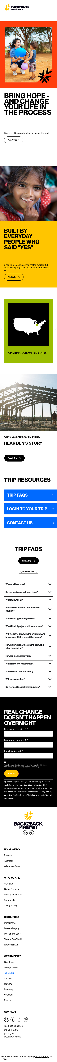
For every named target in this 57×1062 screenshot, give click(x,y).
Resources (11, 917)
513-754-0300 (11, 1029)
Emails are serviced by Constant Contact (32, 798)
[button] (1, 329)
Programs (8, 855)
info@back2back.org (14, 1025)
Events (7, 1000)
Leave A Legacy (11, 928)
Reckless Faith (11, 944)
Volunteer (8, 994)
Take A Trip (9, 973)
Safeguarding (10, 905)
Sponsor (8, 978)
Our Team (8, 883)
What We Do (12, 849)
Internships (9, 989)
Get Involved (12, 956)
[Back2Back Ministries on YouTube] (25, 1019)
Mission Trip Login (12, 933)
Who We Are (12, 877)
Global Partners (11, 889)
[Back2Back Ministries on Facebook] (12, 1019)
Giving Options (11, 967)
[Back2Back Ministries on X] (19, 1019)
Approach (8, 860)
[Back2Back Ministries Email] (25, 832)
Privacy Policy (42, 1056)
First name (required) (16, 729)
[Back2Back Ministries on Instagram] (6, 1019)
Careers (8, 983)
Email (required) (13, 751)
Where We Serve (12, 866)
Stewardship (10, 900)
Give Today (9, 962)
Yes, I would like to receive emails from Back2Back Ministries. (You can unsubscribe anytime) (25, 766)
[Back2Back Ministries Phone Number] (31, 832)
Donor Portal (10, 923)
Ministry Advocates (13, 894)
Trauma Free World (13, 939)
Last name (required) (16, 740)
